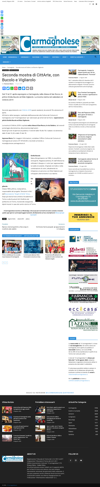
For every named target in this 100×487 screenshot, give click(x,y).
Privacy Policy (31, 465)
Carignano (25, 57)
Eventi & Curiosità (76, 57)
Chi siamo (20, 1)
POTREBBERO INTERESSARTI (12, 236)
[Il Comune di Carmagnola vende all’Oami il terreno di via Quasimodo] (7, 419)
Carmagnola (12, 57)
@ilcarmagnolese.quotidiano (60, 393)
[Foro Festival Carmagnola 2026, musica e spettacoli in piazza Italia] (72, 94)
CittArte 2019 (26, 110)
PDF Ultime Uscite (57, 1)
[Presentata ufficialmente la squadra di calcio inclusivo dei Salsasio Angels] (55, 246)
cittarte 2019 (20, 219)
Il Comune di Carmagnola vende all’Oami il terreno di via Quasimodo (22, 418)
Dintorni (55, 57)
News (75, 1)
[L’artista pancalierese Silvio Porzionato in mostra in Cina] (33, 246)
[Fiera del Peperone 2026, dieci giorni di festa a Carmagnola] (72, 114)
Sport (64, 57)
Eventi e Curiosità (14, 70)
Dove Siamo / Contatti (30, 1)
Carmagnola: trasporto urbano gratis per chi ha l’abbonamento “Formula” (87, 72)
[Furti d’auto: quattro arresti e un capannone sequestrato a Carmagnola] (40, 410)
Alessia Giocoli (72, 99)
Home (5, 57)
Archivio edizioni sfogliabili (44, 1)
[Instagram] (93, 4)
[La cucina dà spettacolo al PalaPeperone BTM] (7, 428)
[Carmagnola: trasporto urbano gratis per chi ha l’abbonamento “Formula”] (72, 72)
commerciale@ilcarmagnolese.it (79, 381)
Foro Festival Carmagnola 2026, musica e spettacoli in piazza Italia (87, 95)
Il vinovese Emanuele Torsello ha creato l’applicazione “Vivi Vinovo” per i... (22, 437)
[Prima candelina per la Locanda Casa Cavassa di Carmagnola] (12, 246)
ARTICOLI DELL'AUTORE (31, 236)
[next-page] (6, 263)
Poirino (46, 57)
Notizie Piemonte (68, 1)
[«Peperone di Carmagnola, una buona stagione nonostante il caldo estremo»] (72, 136)
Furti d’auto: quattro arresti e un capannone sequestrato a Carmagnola (56, 409)
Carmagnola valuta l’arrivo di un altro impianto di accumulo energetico (88, 161)
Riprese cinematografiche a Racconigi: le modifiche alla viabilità (15, 228)
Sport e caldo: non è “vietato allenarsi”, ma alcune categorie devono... (55, 428)
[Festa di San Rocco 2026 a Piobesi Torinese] (40, 438)
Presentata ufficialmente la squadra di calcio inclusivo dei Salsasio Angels (54, 257)
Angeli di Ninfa (11, 219)
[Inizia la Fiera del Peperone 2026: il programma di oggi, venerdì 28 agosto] (7, 410)
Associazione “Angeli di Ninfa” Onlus (17, 194)
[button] (95, 57)
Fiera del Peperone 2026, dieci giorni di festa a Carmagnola (86, 115)
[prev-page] (3, 263)
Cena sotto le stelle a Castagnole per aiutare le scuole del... (54, 418)
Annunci (6, 62)
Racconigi (35, 57)
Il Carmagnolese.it (12, 485)
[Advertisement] (50, 20)
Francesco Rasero (8, 83)
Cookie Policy (41, 465)
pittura (27, 219)
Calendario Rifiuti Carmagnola (86, 1)
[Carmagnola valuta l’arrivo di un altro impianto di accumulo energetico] (72, 160)
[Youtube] (96, 4)
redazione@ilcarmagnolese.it (78, 374)
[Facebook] (89, 4)
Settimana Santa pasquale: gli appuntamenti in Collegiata (50, 228)
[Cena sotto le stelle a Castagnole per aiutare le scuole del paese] (40, 419)
